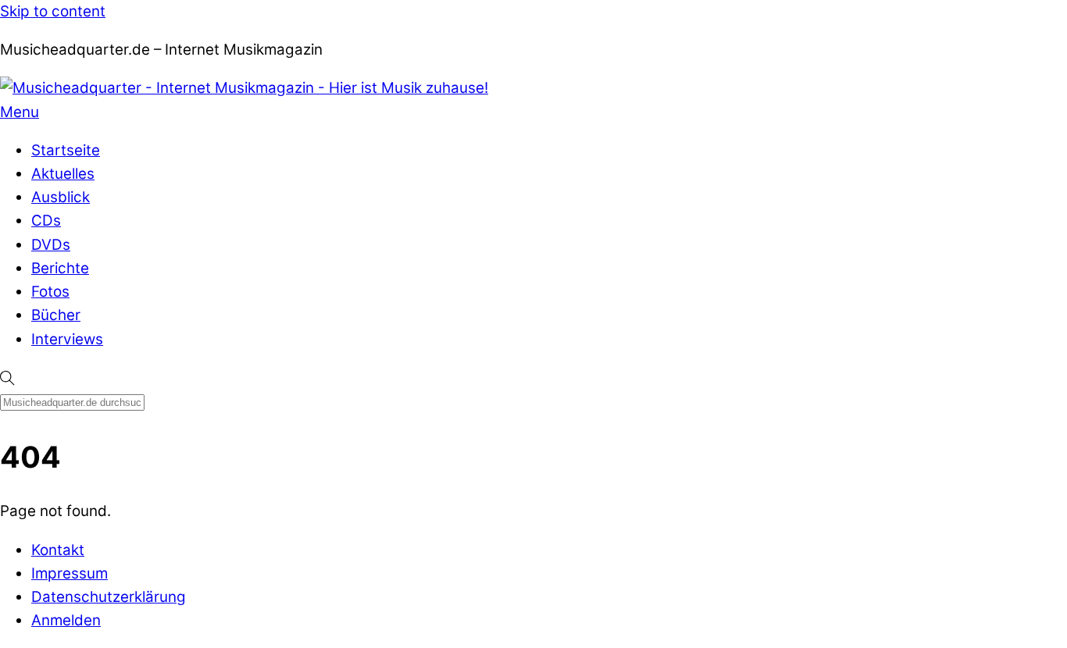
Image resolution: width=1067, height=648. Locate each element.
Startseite (65, 150)
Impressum (69, 573)
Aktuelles (63, 174)
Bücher (55, 315)
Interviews (67, 339)
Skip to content (52, 11)
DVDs (50, 245)
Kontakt (57, 550)
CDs (46, 221)
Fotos (50, 292)
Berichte (60, 268)
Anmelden (66, 620)
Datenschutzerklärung (108, 597)
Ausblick (60, 197)
